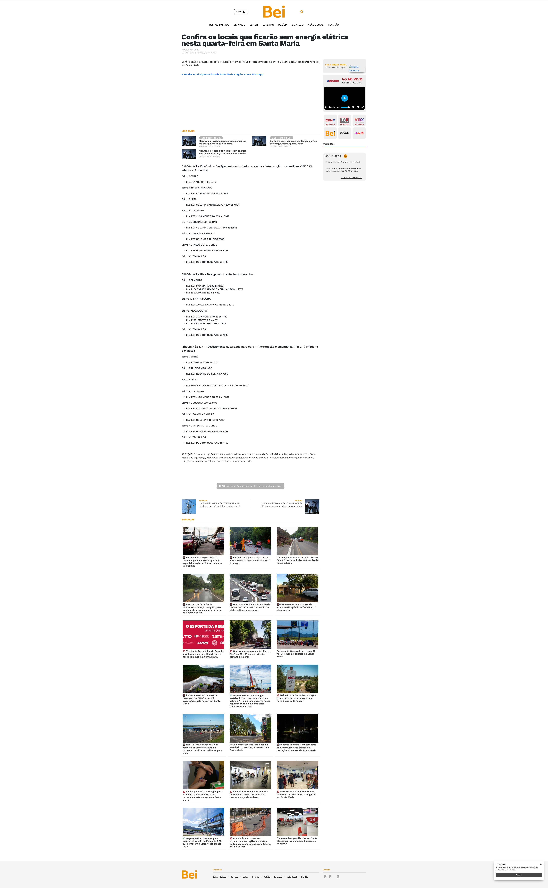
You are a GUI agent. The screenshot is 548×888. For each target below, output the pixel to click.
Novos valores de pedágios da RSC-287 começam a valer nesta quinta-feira (203, 844)
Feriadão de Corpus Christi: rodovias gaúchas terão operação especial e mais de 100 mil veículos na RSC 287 (202, 561)
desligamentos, (273, 486)
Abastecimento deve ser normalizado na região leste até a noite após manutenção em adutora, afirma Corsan (250, 842)
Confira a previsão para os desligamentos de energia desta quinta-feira (222, 142)
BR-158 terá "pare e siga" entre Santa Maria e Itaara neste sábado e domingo (250, 560)
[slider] (329, 107)
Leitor (254, 24)
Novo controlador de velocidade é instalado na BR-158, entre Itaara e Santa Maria (249, 747)
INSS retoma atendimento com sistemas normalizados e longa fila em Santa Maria (296, 794)
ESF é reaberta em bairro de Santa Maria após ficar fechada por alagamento (296, 607)
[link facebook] (325, 877)
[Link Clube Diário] (359, 133)
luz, (229, 486)
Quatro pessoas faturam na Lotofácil (343, 162)
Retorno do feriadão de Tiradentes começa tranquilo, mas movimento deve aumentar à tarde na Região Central (202, 608)
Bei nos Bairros (219, 24)
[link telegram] (338, 877)
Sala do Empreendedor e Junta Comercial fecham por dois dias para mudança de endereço (249, 794)
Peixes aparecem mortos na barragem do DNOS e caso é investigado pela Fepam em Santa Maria (201, 699)
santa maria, (257, 486)
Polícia (282, 24)
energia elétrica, (240, 486)
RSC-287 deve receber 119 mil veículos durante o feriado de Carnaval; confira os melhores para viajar (202, 748)
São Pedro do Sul (211, 137)
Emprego (297, 24)
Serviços (239, 24)
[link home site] (274, 11)
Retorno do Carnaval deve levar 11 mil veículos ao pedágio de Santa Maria (296, 654)
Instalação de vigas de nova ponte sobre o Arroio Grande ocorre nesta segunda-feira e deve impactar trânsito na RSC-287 (250, 702)
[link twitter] (330, 877)
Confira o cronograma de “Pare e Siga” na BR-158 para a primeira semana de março (250, 654)
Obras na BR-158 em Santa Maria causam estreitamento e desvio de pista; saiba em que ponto (250, 607)
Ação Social (315, 24)
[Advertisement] (250, 105)
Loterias (268, 24)
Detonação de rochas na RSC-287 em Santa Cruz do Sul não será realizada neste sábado (297, 560)
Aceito (519, 875)
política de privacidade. (505, 869)
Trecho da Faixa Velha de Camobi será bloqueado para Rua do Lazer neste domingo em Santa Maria (203, 654)
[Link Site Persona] (344, 133)
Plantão (333, 24)
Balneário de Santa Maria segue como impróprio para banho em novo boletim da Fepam (296, 698)
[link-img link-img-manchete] (189, 140)
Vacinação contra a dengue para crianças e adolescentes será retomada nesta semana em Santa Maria (202, 795)
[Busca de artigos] (302, 12)
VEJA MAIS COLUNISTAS (351, 178)
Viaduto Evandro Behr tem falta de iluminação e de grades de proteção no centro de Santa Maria (296, 747)
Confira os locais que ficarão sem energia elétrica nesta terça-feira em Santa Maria (222, 152)
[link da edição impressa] (357, 68)
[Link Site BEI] (330, 133)
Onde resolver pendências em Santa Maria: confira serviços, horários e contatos (297, 841)
